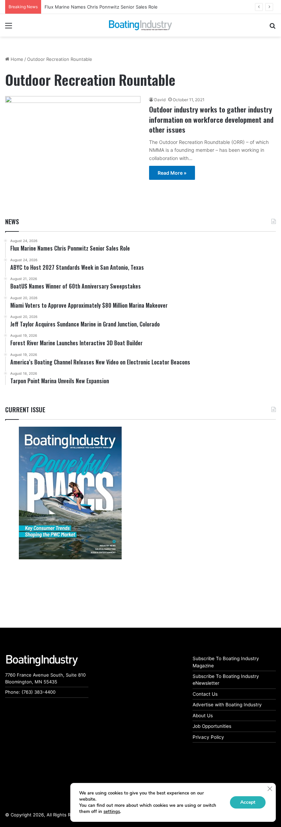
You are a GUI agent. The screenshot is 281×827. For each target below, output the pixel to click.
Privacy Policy (208, 737)
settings (111, 812)
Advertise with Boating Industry (227, 704)
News (12, 221)
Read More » (172, 173)
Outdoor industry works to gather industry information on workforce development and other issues (211, 119)
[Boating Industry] (140, 25)
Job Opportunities (212, 726)
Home (16, 59)
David (160, 99)
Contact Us (205, 694)
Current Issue (25, 409)
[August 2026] (70, 493)
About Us (203, 715)
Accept (247, 802)
